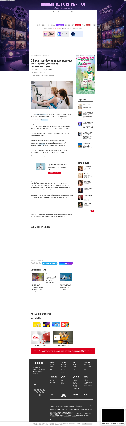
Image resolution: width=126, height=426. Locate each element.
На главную (33, 55)
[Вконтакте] (35, 390)
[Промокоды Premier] (47, 324)
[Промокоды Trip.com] (56, 324)
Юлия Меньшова (88, 174)
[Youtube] (41, 390)
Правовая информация (39, 369)
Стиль (83, 25)
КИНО (74, 362)
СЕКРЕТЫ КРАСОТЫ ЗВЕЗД (88, 383)
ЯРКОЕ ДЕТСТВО (63, 395)
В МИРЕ (51, 369)
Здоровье (78, 25)
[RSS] (40, 395)
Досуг (73, 25)
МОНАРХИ (52, 366)
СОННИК (52, 380)
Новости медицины (57, 29)
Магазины (36, 318)
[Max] (44, 390)
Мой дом (53, 25)
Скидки (88, 25)
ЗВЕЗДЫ (52, 364)
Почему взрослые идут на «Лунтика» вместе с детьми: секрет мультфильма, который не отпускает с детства (88, 125)
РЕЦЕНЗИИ (75, 366)
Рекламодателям (37, 371)
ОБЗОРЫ (74, 369)
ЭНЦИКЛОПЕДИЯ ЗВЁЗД (65, 371)
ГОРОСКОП (52, 379)
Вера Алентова (87, 167)
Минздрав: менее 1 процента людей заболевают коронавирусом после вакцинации (51, 280)
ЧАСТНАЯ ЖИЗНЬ (65, 367)
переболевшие (41, 114)
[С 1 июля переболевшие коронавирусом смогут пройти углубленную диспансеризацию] (40, 263)
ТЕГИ (51, 394)
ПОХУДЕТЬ (75, 385)
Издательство (36, 367)
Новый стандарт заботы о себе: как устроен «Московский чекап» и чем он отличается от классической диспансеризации (88, 135)
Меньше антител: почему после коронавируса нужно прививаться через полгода (37, 287)
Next (71, 325)
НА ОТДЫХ (86, 369)
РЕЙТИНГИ (63, 369)
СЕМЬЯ (85, 367)
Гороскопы (67, 25)
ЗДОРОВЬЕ (76, 377)
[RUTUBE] (37, 392)
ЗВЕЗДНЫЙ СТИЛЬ (88, 385)
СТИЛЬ (86, 377)
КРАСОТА (86, 380)
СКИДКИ (75, 394)
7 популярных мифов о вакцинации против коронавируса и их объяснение (65, 286)
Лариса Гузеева (87, 203)
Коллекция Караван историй (64, 11)
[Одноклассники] (38, 390)
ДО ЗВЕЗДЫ (52, 382)
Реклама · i (105, 409)
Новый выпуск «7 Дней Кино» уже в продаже (113, 423)
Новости (38, 25)
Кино (48, 25)
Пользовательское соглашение (56, 419)
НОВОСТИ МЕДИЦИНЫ (75, 383)
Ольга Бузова (87, 181)
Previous (32, 325)
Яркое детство (59, 25)
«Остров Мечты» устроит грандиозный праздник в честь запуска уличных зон (87, 145)
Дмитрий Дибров (88, 195)
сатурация (42, 143)
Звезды (43, 25)
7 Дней (72, 11)
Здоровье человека (48, 29)
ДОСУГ (63, 377)
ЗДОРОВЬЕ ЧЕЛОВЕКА (75, 380)
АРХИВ (86, 394)
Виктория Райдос (88, 188)
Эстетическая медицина (77, 29)
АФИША (63, 379)
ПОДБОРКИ (75, 367)
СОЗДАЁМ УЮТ (87, 364)
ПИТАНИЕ (75, 386)
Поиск (95, 12)
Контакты (35, 373)
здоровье (33, 78)
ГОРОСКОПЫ (53, 377)
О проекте (35, 375)
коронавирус (40, 78)
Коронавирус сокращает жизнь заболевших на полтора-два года (58, 166)
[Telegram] (43, 392)
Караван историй (56, 11)
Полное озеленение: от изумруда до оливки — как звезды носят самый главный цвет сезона (88, 114)
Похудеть (64, 29)
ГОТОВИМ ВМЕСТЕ (88, 366)
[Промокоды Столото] (38, 324)
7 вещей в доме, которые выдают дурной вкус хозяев (87, 106)
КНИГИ (62, 380)
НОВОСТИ (52, 362)
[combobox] (84, 211)
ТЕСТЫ (62, 383)
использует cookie (51, 423)
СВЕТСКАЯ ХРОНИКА (63, 365)
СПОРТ (51, 367)
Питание (69, 29)
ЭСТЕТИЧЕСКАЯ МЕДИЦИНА (76, 389)
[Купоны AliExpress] (65, 324)
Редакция (35, 376)
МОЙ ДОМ (87, 362)
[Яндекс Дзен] (40, 392)
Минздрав (44, 120)
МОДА (85, 379)
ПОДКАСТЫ (63, 382)
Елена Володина (34, 72)
